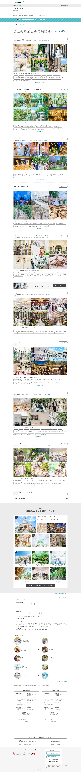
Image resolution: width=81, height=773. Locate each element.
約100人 (41, 629)
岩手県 (28, 695)
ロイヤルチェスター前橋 (19, 293)
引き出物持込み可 (56, 624)
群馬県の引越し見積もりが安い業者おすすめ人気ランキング (27, 741)
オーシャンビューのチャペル (40, 626)
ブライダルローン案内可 (27, 624)
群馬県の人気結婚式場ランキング (40, 511)
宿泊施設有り (29, 623)
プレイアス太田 (17, 342)
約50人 (27, 629)
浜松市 (18, 719)
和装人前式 (31, 619)
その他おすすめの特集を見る (62, 681)
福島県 (30, 694)
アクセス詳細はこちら (48, 40)
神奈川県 (33, 699)
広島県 (18, 708)
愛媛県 (33, 709)
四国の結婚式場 (29, 707)
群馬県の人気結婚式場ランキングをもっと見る (40, 585)
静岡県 (24, 704)
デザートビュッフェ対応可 (63, 624)
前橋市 (17, 10)
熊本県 (30, 713)
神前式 (23, 619)
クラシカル (24, 616)
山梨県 (18, 699)
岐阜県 (20, 704)
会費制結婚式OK (31, 15)
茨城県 (28, 700)
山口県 (22, 708)
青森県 (33, 694)
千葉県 (30, 699)
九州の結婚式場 (24, 712)
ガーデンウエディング (19, 623)
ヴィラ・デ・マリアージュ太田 (25, 492)
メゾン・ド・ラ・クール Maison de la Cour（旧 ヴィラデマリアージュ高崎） (31, 235)
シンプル (32, 616)
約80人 (35, 629)
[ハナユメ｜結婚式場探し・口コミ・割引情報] (19, 2)
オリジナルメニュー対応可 (19, 626)
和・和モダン (28, 616)
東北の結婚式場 (29, 693)
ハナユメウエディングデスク (59, 31)
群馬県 (33, 700)
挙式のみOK (43, 15)
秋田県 (35, 694)
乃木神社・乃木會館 (58, 581)
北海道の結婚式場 (18, 693)
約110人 (44, 629)
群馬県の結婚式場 (30, 685)
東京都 (28, 699)
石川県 (18, 700)
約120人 (47, 629)
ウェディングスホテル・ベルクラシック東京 (46, 516)
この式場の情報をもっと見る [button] (39, 82)
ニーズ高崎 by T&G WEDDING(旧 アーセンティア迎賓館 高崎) (27, 89)
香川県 (28, 709)
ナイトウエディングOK (53, 626)
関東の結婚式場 (25, 685)
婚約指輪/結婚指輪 (43, 2)
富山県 (24, 699)
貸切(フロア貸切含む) (39, 623)
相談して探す (32, 2)
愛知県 (18, 704)
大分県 (23, 714)
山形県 (30, 695)
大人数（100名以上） (35, 624)
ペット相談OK (64, 623)
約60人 (30, 629)
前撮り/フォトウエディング (51, 2)
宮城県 (28, 694)
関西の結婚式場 (29, 702)
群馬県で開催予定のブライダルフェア (61, 593)
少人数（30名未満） (20, 15)
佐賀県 (25, 713)
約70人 (33, 629)
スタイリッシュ (40, 616)
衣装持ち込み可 (51, 624)
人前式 (26, 619)
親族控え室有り (41, 624)
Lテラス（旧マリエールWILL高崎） (21, 186)
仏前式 (29, 619)
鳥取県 (18, 709)
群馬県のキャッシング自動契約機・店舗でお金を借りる (26, 744)
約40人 (25, 629)
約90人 (38, 629)
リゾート (35, 616)
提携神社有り (59, 623)
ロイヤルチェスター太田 (19, 39)
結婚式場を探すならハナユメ (17, 685)
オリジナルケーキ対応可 (27, 626)
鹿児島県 (28, 714)
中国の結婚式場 (18, 707)
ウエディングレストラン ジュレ (21, 138)
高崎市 (15, 10)
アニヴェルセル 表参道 (23, 564)
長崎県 (27, 713)
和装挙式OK (15, 15)
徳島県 (30, 709)
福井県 (20, 700)
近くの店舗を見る (60, 285)
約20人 (19, 629)
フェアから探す (37, 2)
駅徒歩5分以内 (33, 623)
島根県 (24, 708)
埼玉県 (35, 699)
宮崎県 (25, 714)
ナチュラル (20, 616)
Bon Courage (17, 393)
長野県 (20, 699)
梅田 (19, 719)
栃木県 (30, 700)
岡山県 (20, 708)
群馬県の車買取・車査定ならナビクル (56, 741)
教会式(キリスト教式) (19, 619)
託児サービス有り (46, 624)
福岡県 (23, 713)
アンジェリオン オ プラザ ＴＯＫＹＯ (40, 581)
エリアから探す (27, 2)
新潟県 (22, 699)
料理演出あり (33, 626)
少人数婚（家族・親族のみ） (47, 623)
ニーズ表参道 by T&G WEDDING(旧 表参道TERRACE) (23, 581)
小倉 (26, 719)
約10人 (17, 629)
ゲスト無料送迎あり (54, 623)
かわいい (17, 616)
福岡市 (24, 719)
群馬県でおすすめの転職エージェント (56, 744)
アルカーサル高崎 (17, 443)
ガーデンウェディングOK (37, 15)
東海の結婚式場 (18, 702)
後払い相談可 (26, 15)
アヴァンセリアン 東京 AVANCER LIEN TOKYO (58, 564)
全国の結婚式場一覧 (26, 721)
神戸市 (22, 719)
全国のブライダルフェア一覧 (54, 721)
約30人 (22, 629)
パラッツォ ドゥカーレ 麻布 (40, 564)
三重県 (22, 704)
